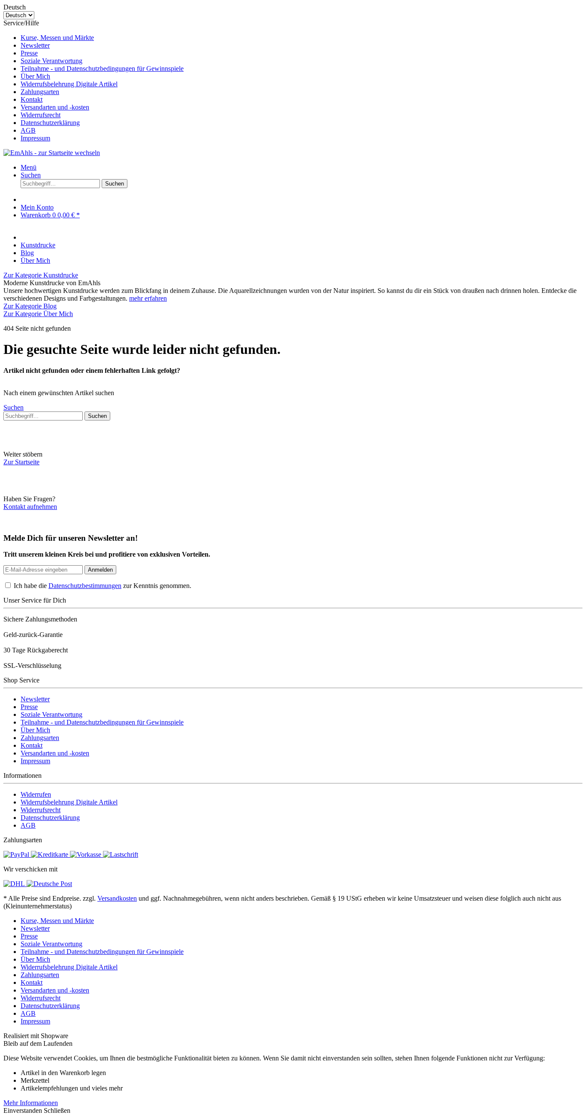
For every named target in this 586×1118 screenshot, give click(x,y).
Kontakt (31, 99)
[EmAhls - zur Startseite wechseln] (51, 152)
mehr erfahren (148, 298)
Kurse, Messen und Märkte (57, 37)
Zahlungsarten (40, 91)
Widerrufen (36, 794)
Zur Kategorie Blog (30, 306)
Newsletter (35, 45)
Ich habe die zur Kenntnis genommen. (102, 585)
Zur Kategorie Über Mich (38, 313)
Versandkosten (117, 898)
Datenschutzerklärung (50, 122)
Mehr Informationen (30, 1102)
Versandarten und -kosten (55, 107)
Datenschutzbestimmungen (84, 585)
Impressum (35, 138)
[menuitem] (302, 38)
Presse (29, 53)
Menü (28, 167)
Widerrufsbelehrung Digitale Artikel (69, 84)
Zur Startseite (21, 462)
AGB (28, 130)
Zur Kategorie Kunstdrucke (40, 275)
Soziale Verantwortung (51, 60)
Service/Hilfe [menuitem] (93, 80)
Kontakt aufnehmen (30, 506)
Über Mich (35, 76)
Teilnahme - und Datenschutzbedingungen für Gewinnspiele (102, 68)
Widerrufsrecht (40, 115)
